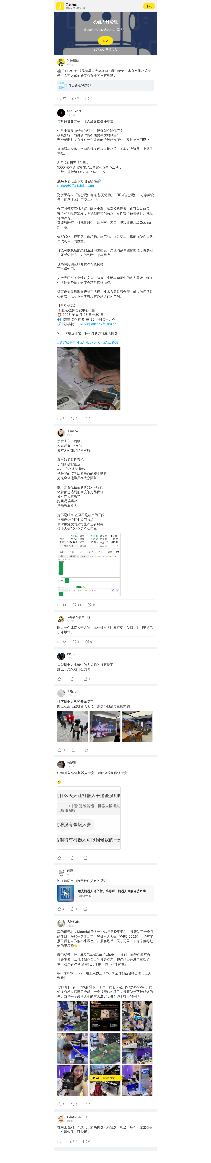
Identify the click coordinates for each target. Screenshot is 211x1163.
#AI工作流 (110, 342)
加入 (105, 40)
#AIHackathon (91, 342)
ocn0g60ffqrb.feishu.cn (75, 186)
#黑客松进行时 (68, 342)
